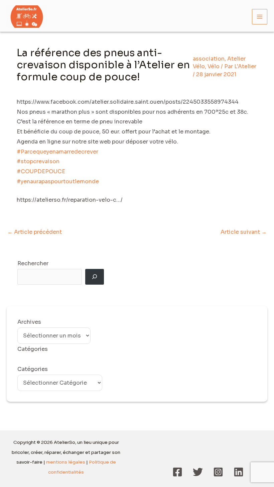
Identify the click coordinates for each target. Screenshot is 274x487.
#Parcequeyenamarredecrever (57, 151)
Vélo (214, 66)
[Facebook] (177, 472)
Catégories (32, 369)
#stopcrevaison (38, 161)
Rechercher (32, 263)
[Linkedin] (239, 472)
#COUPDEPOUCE (41, 171)
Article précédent (34, 231)
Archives (29, 321)
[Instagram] (218, 472)
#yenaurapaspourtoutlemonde (58, 181)
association (209, 58)
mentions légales (65, 462)
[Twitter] (198, 472)
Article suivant (244, 231)
